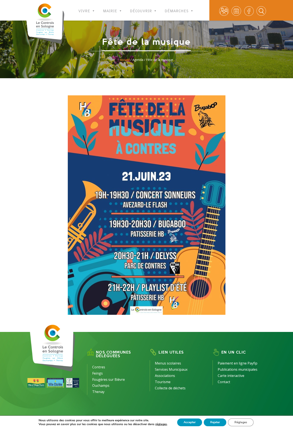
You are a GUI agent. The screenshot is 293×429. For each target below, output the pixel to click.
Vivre (84, 10)
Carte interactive (231, 375)
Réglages (240, 422)
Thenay (98, 391)
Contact (224, 382)
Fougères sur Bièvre (108, 379)
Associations (165, 375)
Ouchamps (100, 385)
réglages (161, 424)
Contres (98, 367)
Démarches (177, 10)
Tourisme (163, 382)
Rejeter (215, 422)
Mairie (110, 10)
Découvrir (141, 10)
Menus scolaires (168, 363)
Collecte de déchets (170, 388)
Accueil (125, 60)
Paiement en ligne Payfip (237, 363)
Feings (97, 373)
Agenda (137, 60)
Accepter (190, 422)
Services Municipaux (171, 369)
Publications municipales (237, 369)
